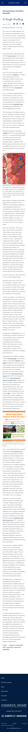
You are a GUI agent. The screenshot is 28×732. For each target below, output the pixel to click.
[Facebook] (14, 24)
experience (6, 85)
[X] (20, 24)
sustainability (6, 649)
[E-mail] (23, 24)
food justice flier (12, 358)
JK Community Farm (17, 451)
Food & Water (19, 11)
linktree (5, 363)
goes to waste (12, 56)
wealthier (5, 133)
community (12, 645)
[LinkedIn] (17, 24)
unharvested (18, 88)
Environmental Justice (9, 11)
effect (8, 393)
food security (17, 647)
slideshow (17, 361)
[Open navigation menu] (2, 3)
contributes (15, 74)
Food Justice (10, 647)
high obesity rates (18, 104)
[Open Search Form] (25, 3)
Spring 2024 (6, 13)
